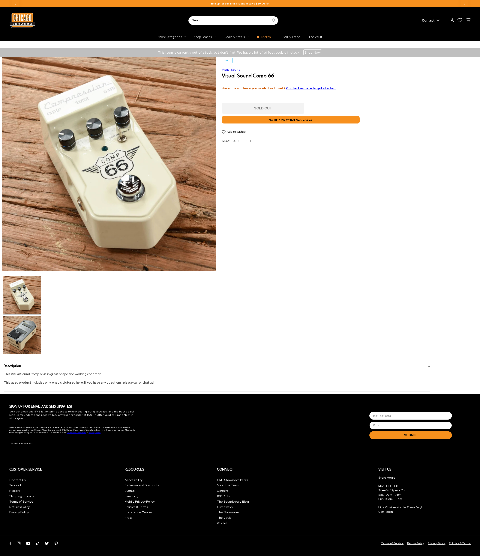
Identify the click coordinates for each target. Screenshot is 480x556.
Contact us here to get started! (311, 88)
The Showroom (228, 512)
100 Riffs (223, 496)
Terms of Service (21, 502)
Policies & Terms (136, 507)
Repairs (14, 491)
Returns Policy (19, 507)
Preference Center (138, 512)
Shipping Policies (21, 496)
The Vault (224, 518)
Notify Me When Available (291, 120)
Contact (428, 20)
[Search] (274, 20)
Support (15, 485)
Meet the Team (228, 485)
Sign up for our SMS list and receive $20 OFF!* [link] (240, 3)
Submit (410, 435)
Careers (222, 491)
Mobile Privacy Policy (140, 502)
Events (130, 491)
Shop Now (312, 52)
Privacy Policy (94, 433)
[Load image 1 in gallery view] (22, 295)
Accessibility (133, 480)
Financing (132, 496)
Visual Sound (231, 70)
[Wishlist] (460, 20)
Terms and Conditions (76, 433)
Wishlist (222, 523)
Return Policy (415, 543)
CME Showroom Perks (232, 480)
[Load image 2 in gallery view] (22, 335)
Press (128, 518)
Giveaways (224, 507)
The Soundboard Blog (233, 502)
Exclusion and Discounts (142, 485)
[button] (217, 366)
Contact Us (17, 480)
